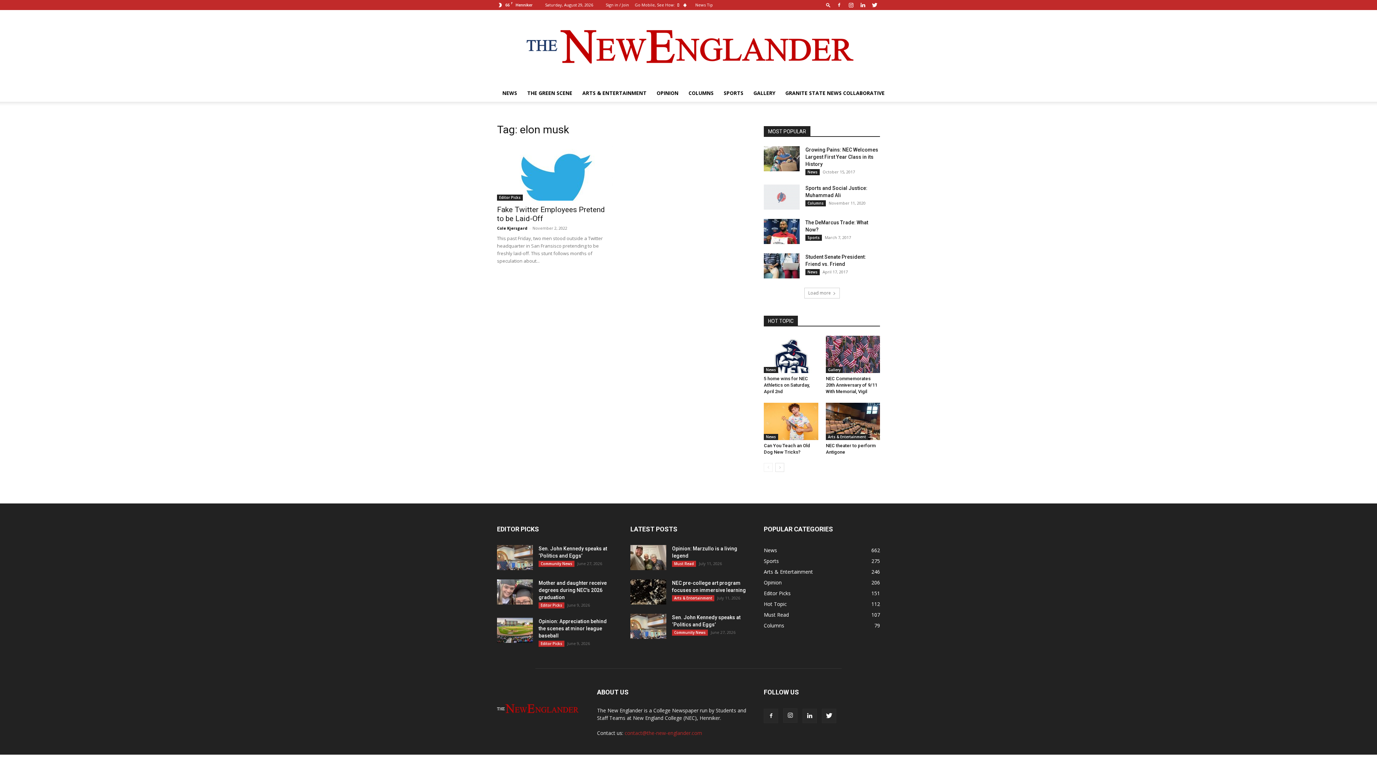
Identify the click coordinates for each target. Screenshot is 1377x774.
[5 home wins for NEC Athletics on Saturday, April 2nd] (791, 354)
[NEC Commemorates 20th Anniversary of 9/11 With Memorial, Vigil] (853, 354)
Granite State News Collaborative (835, 93)
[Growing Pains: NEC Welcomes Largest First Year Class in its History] (782, 158)
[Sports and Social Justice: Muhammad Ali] (782, 197)
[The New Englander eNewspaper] (688, 47)
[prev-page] (768, 467)
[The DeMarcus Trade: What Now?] (782, 231)
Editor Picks (510, 197)
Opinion (667, 93)
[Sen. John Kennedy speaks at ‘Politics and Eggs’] (515, 557)
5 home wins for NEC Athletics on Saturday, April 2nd (787, 385)
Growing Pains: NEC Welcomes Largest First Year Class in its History (841, 157)
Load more (819, 293)
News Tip (704, 5)
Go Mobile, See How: (655, 5)
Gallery (764, 93)
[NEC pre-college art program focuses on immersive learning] (648, 592)
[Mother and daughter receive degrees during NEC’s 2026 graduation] (515, 592)
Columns (701, 93)
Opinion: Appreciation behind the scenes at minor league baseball (573, 628)
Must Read (684, 563)
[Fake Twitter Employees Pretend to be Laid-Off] (555, 172)
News (509, 93)
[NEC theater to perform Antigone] (853, 421)
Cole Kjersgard (512, 228)
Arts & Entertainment (614, 93)
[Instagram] (851, 5)
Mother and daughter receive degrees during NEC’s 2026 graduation (573, 590)
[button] (828, 5)
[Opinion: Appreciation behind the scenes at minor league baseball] (515, 630)
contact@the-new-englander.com (663, 733)
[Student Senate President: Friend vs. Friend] (782, 265)
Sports (733, 93)
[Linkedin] (862, 5)
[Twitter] (874, 5)
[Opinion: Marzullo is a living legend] (648, 557)
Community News (556, 563)
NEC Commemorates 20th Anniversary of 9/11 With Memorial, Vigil (851, 385)
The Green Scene (549, 93)
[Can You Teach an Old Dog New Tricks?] (791, 421)
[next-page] (779, 467)
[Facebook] (839, 5)
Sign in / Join (617, 5)
